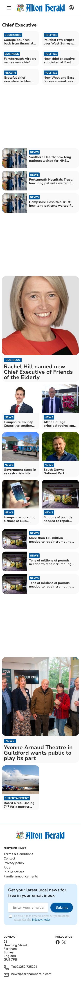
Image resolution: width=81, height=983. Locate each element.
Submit (62, 907)
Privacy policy (14, 863)
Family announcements (21, 876)
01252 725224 (26, 967)
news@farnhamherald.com (31, 974)
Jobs (7, 867)
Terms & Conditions (18, 854)
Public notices (14, 872)
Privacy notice (41, 919)
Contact (9, 858)
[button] (9, 7)
